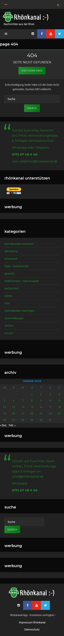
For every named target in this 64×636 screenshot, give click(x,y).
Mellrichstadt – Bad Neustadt (21, 281)
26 (4, 420)
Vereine (8, 325)
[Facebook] (41, 33)
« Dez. (3, 425)
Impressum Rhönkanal (32, 622)
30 (40, 420)
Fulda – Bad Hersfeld (16, 266)
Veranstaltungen (14, 318)
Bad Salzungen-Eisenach (18, 243)
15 (31, 407)
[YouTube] (50, 33)
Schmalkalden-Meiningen (19, 310)
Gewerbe (9, 273)
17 (50, 407)
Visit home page (32, 70)
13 (13, 407)
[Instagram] (32, 33)
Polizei (8, 295)
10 (50, 400)
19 (4, 413)
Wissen (8, 333)
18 (59, 407)
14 (22, 407)
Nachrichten (11, 288)
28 (22, 420)
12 (4, 407)
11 (59, 400)
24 (50, 413)
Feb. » (12, 425)
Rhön (7, 303)
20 (13, 413)
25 (59, 413)
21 (22, 413)
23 (40, 413)
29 (31, 420)
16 (40, 407)
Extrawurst (10, 258)
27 (13, 420)
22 (31, 413)
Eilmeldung (11, 251)
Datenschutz (32, 629)
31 (50, 420)
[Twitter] (59, 33)
